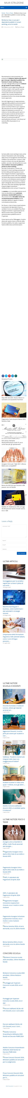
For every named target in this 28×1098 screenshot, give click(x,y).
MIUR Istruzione (14, 2)
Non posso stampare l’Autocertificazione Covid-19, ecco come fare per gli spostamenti (12, 442)
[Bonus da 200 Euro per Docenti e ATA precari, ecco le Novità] (14, 476)
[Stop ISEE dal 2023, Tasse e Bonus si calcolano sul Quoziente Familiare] (14, 388)
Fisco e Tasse (9, 13)
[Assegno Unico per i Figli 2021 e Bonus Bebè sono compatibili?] (14, 454)
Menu (2, 7)
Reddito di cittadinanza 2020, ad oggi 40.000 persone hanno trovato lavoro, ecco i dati (13, 508)
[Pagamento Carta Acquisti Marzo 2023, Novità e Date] (14, 410)
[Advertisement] (14, 43)
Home (3, 13)
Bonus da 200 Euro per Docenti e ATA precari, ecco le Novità (13, 486)
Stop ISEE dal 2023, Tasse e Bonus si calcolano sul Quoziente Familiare (13, 398)
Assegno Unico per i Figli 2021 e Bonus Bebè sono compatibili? (14, 465)
